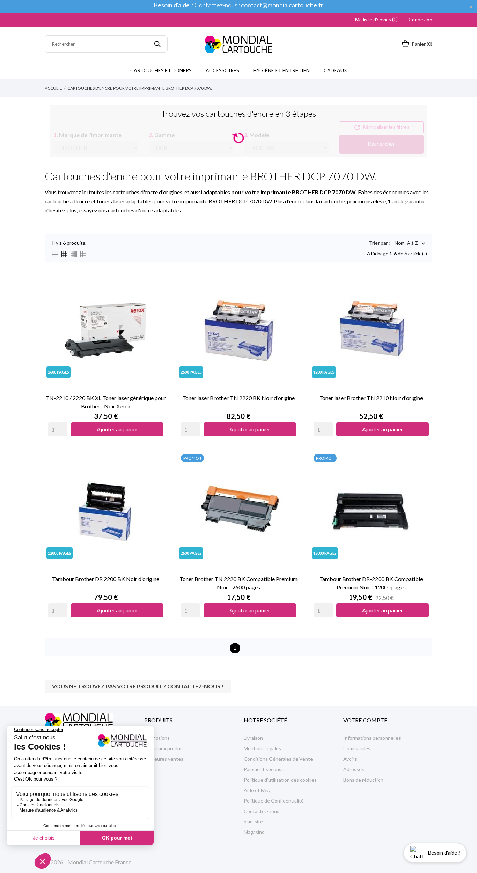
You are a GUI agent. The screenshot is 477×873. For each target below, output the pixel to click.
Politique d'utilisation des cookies (280, 780)
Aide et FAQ (257, 790)
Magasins (254, 832)
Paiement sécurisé (264, 769)
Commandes (356, 748)
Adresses (353, 769)
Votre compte (365, 720)
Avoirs (350, 759)
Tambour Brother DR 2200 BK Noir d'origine (105, 578)
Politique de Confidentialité (274, 801)
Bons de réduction (363, 780)
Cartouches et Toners (161, 70)
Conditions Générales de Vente (278, 759)
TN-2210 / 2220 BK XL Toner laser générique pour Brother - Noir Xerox (105, 401)
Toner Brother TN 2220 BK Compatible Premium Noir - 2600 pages (238, 582)
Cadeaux (335, 70)
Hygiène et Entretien (281, 70)
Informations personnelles (372, 738)
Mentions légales (262, 748)
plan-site (253, 822)
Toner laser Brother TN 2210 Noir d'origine (371, 397)
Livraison (253, 738)
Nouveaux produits (165, 748)
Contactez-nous (261, 811)
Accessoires (222, 70)
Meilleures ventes (163, 759)
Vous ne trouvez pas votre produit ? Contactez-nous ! (137, 686)
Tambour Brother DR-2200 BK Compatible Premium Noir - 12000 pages (371, 582)
